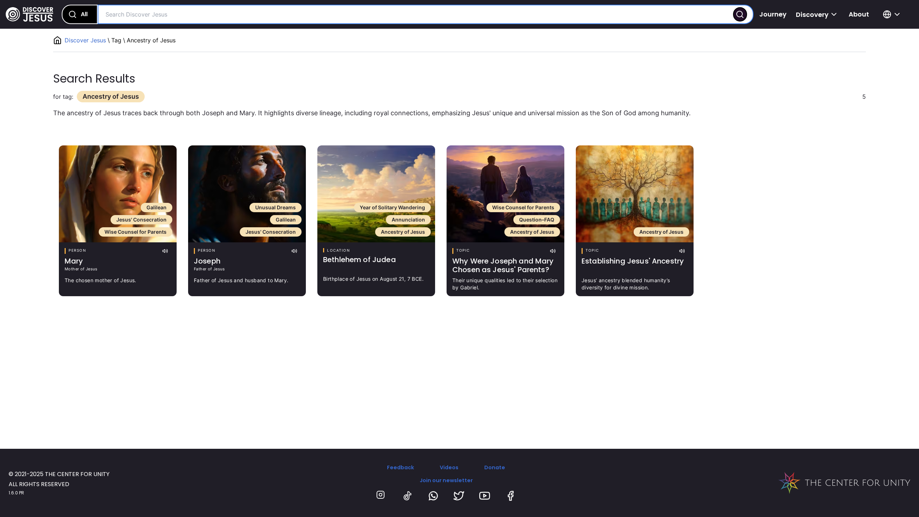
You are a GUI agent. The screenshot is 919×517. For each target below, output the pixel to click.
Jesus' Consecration (141, 219)
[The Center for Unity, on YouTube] (484, 495)
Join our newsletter (446, 480)
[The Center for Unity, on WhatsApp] (433, 495)
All (84, 14)
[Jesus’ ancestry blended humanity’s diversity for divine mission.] (635, 193)
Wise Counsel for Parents (135, 232)
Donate (494, 467)
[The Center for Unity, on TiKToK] (407, 495)
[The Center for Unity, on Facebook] (510, 495)
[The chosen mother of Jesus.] (118, 193)
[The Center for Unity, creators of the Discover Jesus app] (844, 483)
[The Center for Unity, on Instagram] (381, 495)
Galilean (156, 207)
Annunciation (408, 219)
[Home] (29, 14)
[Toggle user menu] (892, 14)
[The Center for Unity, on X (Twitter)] (458, 495)
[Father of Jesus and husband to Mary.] (247, 193)
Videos (449, 467)
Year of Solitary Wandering (392, 207)
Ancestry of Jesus (403, 232)
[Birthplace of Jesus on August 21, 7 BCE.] (376, 193)
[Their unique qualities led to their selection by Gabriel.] (505, 193)
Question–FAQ (536, 219)
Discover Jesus (86, 40)
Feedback (400, 467)
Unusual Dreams (275, 207)
